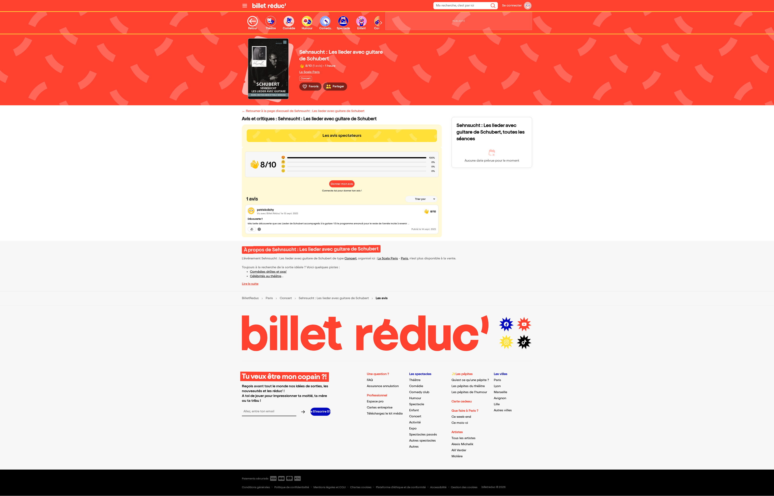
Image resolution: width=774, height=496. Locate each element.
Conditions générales (256, 487)
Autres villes (503, 410)
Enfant (414, 410)
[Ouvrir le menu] (246, 5)
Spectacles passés (423, 434)
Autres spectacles (422, 441)
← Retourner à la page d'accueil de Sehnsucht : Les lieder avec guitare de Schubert (303, 111)
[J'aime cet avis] (252, 229)
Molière (457, 456)
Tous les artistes (463, 438)
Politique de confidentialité (291, 487)
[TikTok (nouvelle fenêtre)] (524, 342)
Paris (404, 258)
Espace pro (375, 401)
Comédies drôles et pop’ (268, 272)
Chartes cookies (360, 487)
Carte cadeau (462, 401)
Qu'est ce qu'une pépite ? (470, 380)
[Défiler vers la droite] (381, 23)
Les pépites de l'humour (469, 392)
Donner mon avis (342, 184)
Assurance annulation (383, 386)
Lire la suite (250, 284)
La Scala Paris (309, 72)
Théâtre (414, 380)
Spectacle (416, 404)
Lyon (497, 386)
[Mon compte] (527, 5)
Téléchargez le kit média (385, 414)
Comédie (416, 386)
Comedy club (419, 392)
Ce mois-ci (460, 423)
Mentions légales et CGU (329, 487)
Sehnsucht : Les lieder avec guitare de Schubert (334, 298)
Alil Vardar (459, 450)
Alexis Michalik (462, 444)
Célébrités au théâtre (265, 276)
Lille (497, 404)
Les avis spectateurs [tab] (341, 135)
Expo (413, 428)
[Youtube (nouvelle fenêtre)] (524, 324)
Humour (415, 398)
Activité (415, 422)
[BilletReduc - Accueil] (269, 5)
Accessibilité (438, 487)
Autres (414, 447)
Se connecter (512, 5)
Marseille (500, 392)
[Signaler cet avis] (259, 229)
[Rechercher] (493, 5)
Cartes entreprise (379, 407)
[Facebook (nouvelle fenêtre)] (506, 324)
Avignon (500, 398)
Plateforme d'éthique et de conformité (401, 487)
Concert (350, 258)
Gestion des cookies (464, 487)
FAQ (370, 380)
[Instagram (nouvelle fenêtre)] (506, 342)
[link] (339, 210)
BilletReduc (250, 298)
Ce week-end (461, 417)
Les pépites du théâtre (468, 386)
